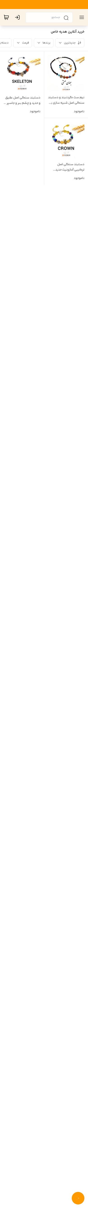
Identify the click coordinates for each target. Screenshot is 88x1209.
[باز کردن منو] (80, 17)
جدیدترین (70, 43)
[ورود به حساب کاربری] (18, 17)
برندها (47, 43)
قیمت (25, 43)
